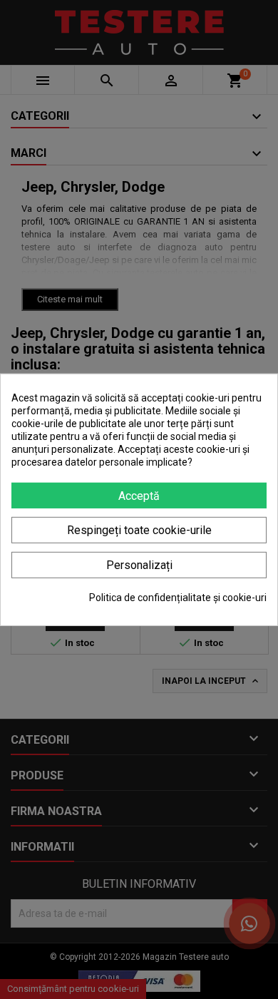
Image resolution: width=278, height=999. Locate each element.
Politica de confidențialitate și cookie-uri (178, 597)
